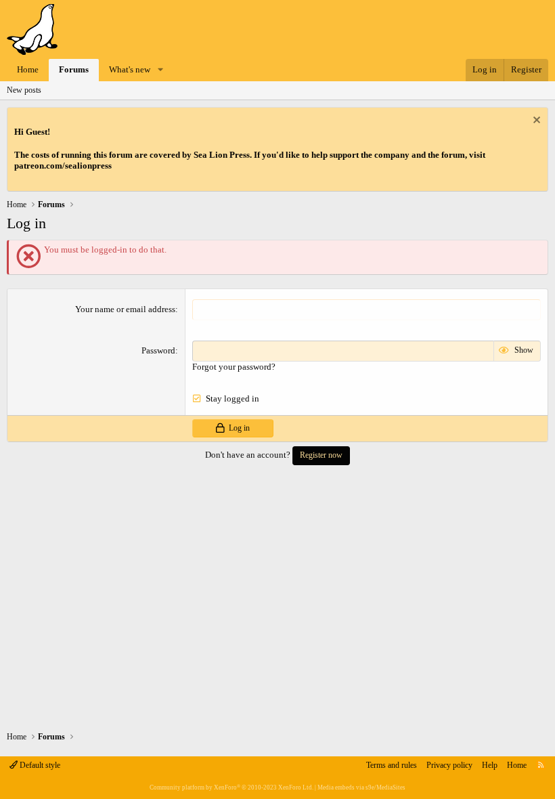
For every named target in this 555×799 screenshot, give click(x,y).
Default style (39, 765)
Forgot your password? (233, 367)
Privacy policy (449, 765)
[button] (160, 70)
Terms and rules (391, 765)
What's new (129, 69)
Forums (74, 69)
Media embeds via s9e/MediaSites (361, 787)
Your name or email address (125, 309)
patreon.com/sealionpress (63, 165)
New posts (24, 90)
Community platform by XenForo (231, 787)
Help (489, 765)
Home (28, 69)
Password (158, 350)
